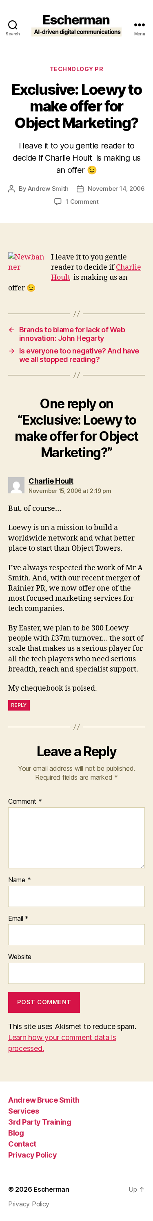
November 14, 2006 (116, 188)
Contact (22, 1144)
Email (18, 918)
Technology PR (77, 68)
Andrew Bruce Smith (43, 1100)
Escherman (51, 1189)
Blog (16, 1133)
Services (23, 1111)
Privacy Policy (32, 1155)
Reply (19, 705)
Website (19, 957)
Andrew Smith (48, 188)
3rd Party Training (39, 1122)
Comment (25, 801)
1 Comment (82, 201)
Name (19, 880)
